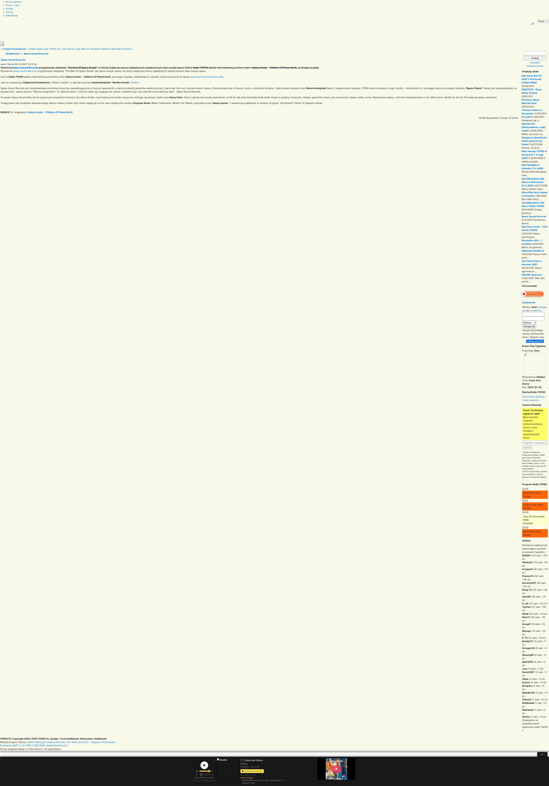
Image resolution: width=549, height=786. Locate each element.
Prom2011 (527, 116)
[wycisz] (197, 771)
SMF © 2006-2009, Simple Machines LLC (47, 745)
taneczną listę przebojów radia (206, 76)
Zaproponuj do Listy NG (253, 771)
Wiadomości (13, 53)
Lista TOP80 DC (51, 48)
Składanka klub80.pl (533, 250)
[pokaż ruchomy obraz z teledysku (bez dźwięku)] (336, 769)
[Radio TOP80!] (66, 30)
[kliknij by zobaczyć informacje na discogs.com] (227, 771)
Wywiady (116, 48)
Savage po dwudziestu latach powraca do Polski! (534, 141)
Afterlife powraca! (532, 274)
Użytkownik (528, 302)
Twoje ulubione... (531, 400)
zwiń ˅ (542, 755)
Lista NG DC (68, 48)
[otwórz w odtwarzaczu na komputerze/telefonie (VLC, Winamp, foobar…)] (201, 774)
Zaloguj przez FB (535, 341)
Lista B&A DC (82, 48)
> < (14, 48)
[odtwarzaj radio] (204, 765)
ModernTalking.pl (36, 742)
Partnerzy (127, 48)
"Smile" (134, 82)
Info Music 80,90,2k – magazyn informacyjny (91, 742)
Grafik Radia (35, 48)
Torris (10, 64)
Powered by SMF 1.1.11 (12, 745)
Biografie (95, 48)
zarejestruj (535, 310)
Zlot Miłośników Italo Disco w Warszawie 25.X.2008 (533, 182)
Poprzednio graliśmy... (534, 396)
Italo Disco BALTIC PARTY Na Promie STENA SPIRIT (532, 79)
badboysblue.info (56, 742)
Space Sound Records (36, 53)
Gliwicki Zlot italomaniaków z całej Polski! (533, 127)
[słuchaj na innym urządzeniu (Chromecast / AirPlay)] (196, 774)
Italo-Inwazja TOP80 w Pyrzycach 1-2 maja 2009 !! (534, 155)
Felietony (106, 48)
